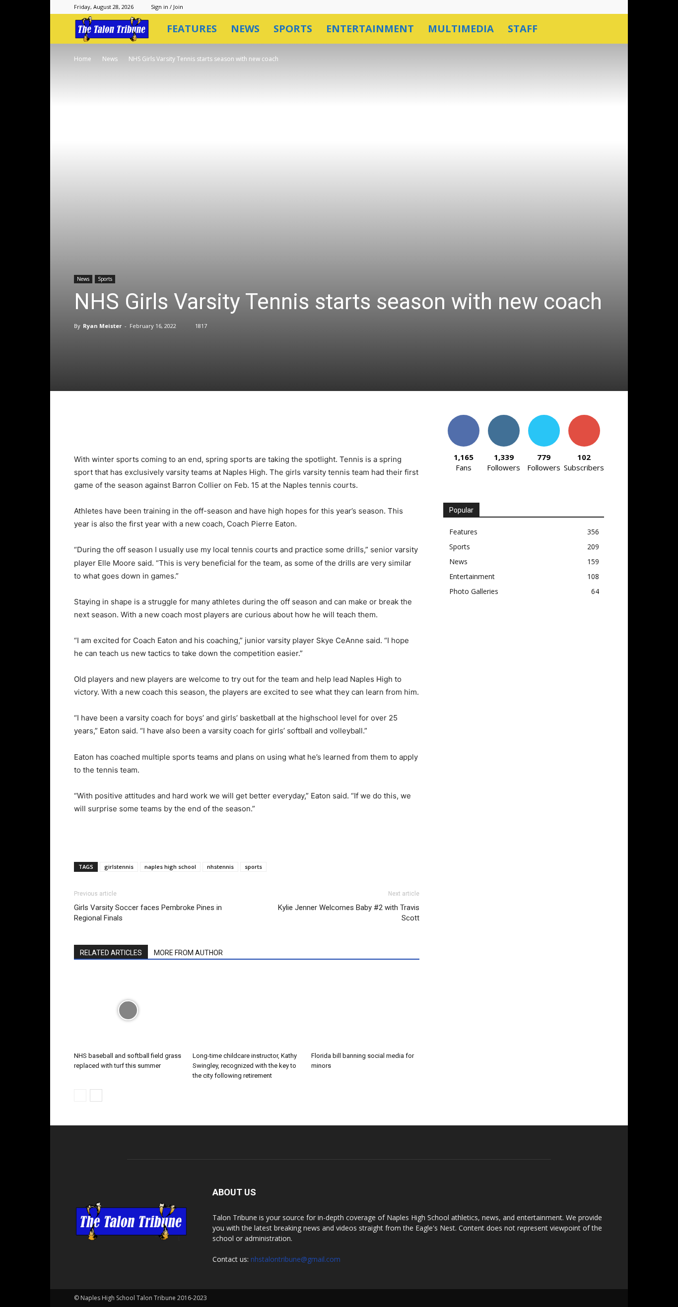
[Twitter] (168, 425)
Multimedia (461, 28)
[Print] (260, 425)
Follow (503, 418)
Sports (292, 28)
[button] (592, 29)
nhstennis (220, 866)
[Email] (237, 425)
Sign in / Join (167, 6)
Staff (523, 28)
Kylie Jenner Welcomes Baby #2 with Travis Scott (348, 912)
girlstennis (119, 866)
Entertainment (370, 28)
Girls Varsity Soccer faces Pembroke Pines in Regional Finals (148, 912)
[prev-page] (80, 1095)
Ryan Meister (102, 325)
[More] (282, 425)
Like (463, 418)
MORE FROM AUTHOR (188, 953)
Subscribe (584, 418)
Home (82, 59)
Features (192, 28)
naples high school (170, 866)
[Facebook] (145, 425)
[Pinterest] (191, 425)
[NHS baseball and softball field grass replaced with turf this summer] (128, 1010)
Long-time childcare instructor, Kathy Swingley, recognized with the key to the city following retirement (245, 1065)
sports (253, 866)
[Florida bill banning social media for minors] (365, 1010)
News (245, 28)
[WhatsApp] (214, 425)
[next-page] (96, 1095)
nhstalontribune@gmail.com (295, 1259)
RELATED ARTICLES (111, 953)
